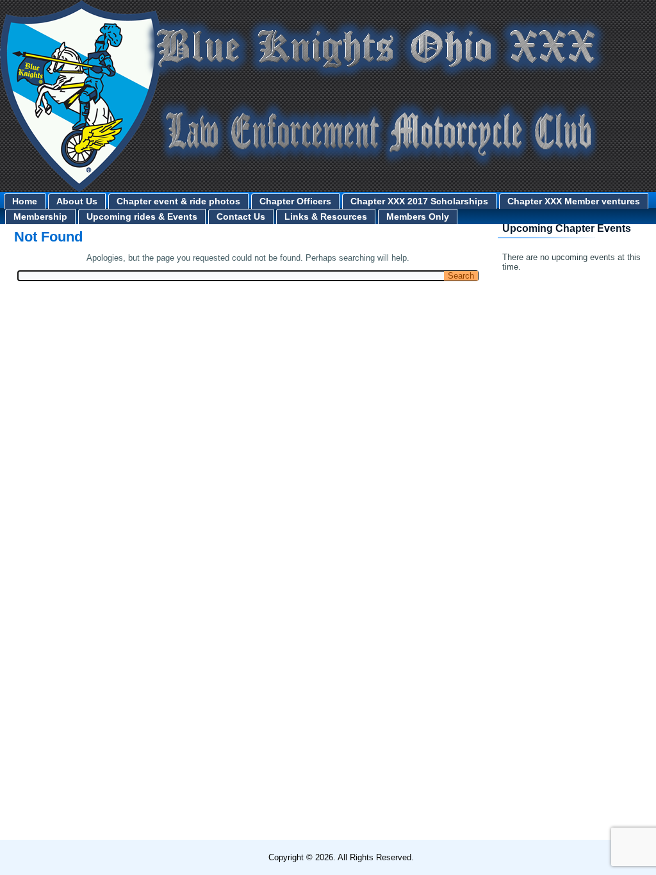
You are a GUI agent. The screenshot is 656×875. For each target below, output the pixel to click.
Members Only (417, 216)
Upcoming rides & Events (141, 216)
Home (24, 201)
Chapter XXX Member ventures (573, 201)
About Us (76, 201)
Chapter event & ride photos (178, 201)
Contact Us (241, 216)
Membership (40, 216)
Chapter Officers (295, 201)
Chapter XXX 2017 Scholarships (419, 201)
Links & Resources (325, 216)
